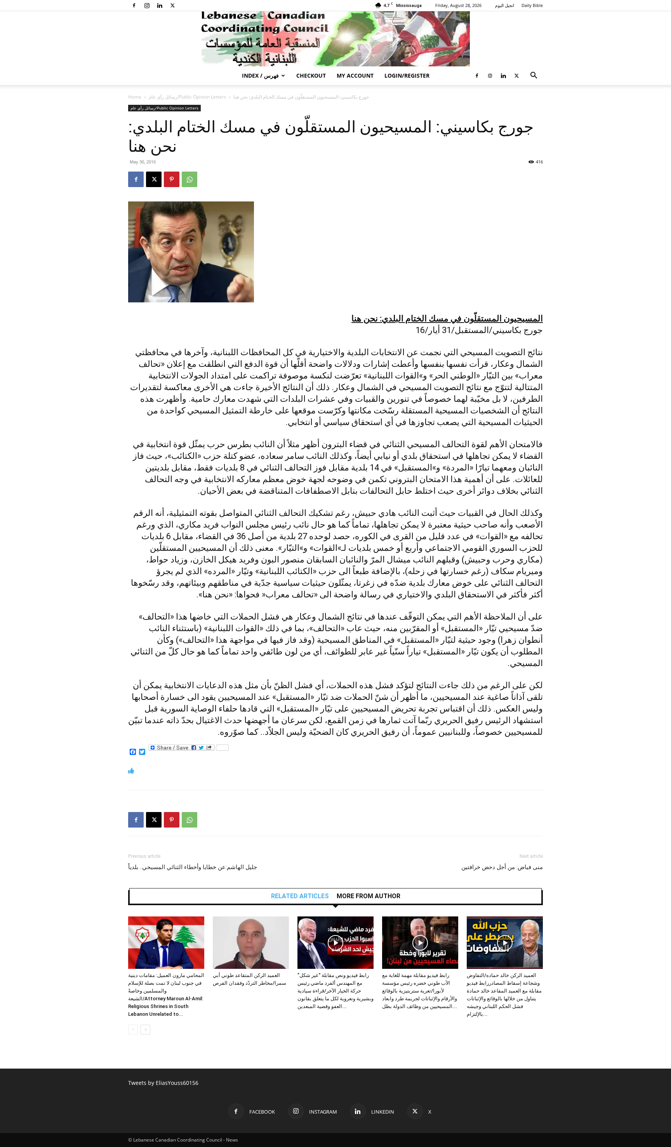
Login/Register (406, 75)
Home (134, 97)
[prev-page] (133, 1029)
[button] (533, 76)
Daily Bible (532, 5)
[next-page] (145, 1029)
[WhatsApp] (189, 179)
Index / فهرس (260, 75)
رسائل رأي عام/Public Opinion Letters (187, 97)
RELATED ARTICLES (300, 896)
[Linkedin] (159, 5)
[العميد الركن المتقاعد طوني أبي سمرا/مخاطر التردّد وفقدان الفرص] (251, 942)
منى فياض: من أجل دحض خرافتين (502, 867)
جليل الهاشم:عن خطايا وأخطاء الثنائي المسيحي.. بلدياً (192, 867)
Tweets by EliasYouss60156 (163, 1082)
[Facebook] (134, 5)
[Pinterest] (171, 179)
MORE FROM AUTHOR (368, 896)
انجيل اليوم (504, 5)
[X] (172, 5)
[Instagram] (147, 5)
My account (355, 75)
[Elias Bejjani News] (335, 38)
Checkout (311, 75)
